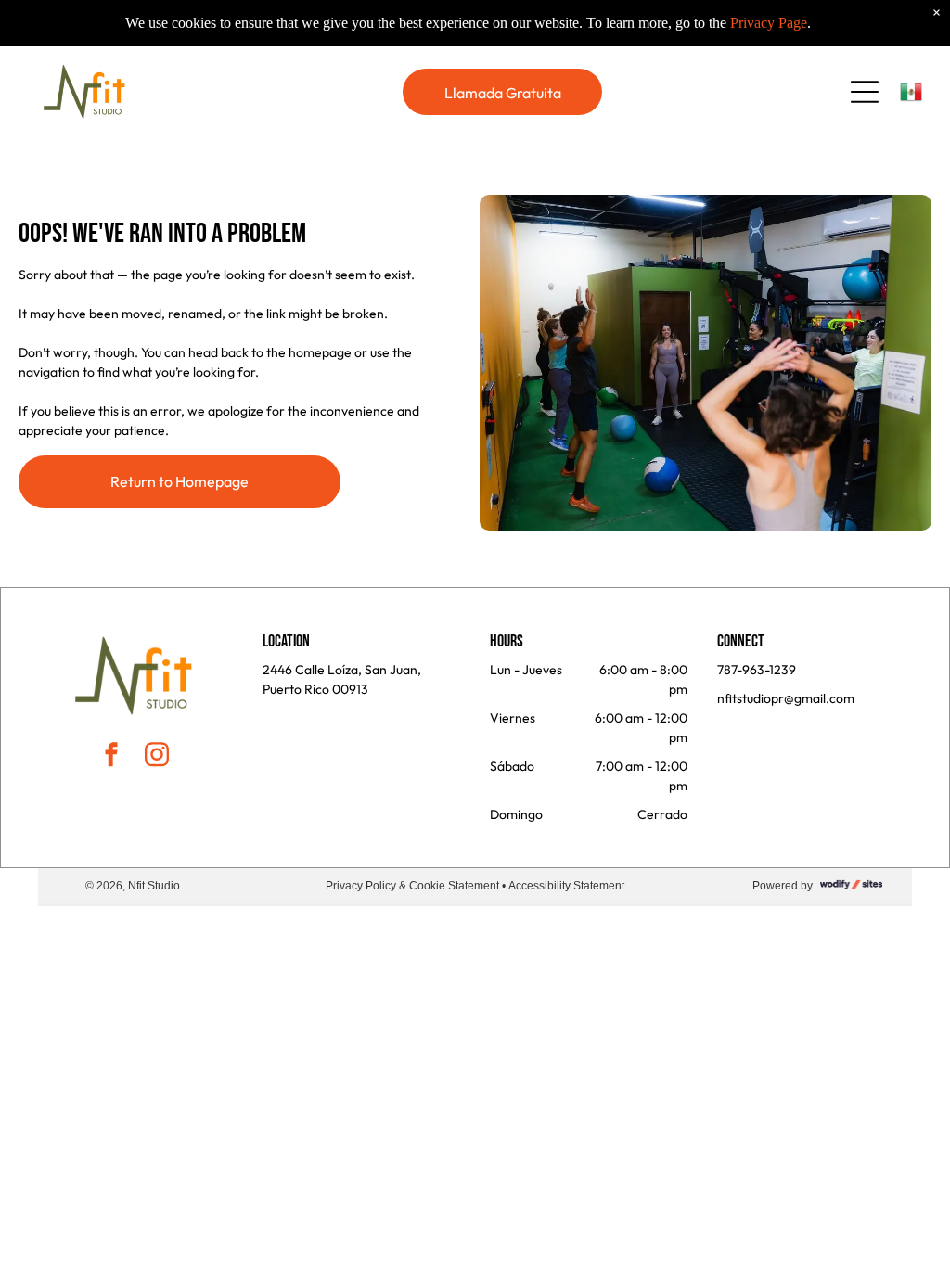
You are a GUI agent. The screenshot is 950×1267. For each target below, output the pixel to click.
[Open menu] (865, 92)
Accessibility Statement (566, 885)
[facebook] (111, 757)
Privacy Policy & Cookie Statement (412, 885)
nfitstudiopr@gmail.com (785, 698)
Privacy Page (768, 23)
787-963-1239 (756, 669)
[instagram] (156, 757)
